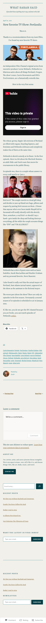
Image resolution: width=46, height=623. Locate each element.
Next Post (38, 393)
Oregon (5, 358)
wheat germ (16, 363)
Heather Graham (33, 350)
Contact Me (9, 471)
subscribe (37, 539)
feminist (16, 350)
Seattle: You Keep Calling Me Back (14, 504)
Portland (10, 358)
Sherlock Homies (26, 360)
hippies (24, 353)
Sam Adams (33, 358)
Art (4, 345)
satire (12, 360)
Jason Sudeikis (16, 355)
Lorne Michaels (25, 355)
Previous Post (9, 393)
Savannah (18, 360)
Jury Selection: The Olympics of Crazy (15, 521)
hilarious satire (13, 353)
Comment (34, 435)
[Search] (39, 486)
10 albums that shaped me (12, 515)
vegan (10, 363)
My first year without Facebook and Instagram (18, 499)
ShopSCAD (35, 360)
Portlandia (17, 358)
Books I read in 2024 (10, 510)
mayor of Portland (35, 355)
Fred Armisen (24, 350)
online (13, 316)
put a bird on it (25, 358)
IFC (33, 353)
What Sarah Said (23, 8)
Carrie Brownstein (8, 350)
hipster (29, 353)
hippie (20, 353)
